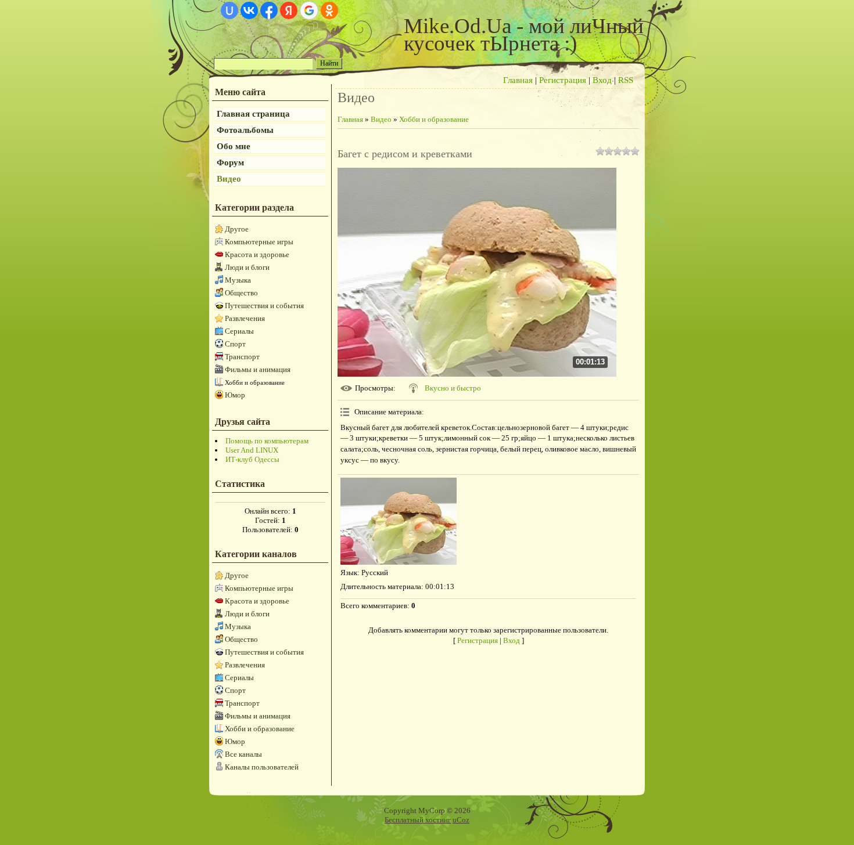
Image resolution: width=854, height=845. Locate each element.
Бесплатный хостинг (418, 819)
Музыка (238, 280)
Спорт (235, 344)
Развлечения (245, 318)
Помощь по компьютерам (266, 440)
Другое (237, 229)
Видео (381, 119)
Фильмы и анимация (257, 369)
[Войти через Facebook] (269, 10)
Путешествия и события (264, 305)
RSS (625, 80)
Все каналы (243, 754)
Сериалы (239, 331)
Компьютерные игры (259, 241)
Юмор (235, 395)
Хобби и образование (255, 382)
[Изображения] (398, 521)
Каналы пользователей (262, 767)
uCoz (461, 819)
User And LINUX (251, 450)
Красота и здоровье (257, 254)
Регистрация (562, 80)
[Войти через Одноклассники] (329, 10)
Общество (241, 292)
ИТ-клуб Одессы (252, 459)
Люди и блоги (247, 267)
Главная (518, 80)
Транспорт (242, 356)
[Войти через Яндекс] (288, 10)
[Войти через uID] (229, 10)
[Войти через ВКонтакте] (249, 10)
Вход (602, 80)
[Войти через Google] (309, 10)
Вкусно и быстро (453, 388)
